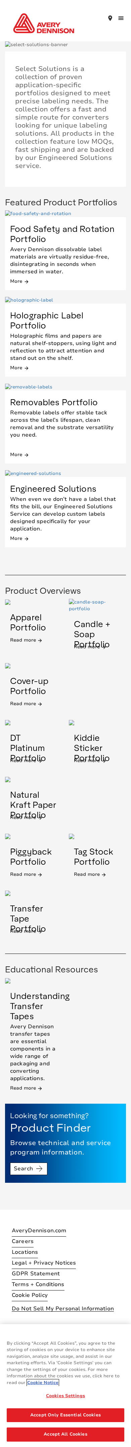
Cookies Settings (65, 1396)
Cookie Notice (42, 1383)
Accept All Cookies (65, 1434)
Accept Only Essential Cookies (65, 1415)
